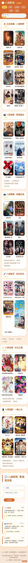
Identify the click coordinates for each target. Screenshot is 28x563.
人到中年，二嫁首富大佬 (18, 460)
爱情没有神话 (7, 265)
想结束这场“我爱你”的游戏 (8, 398)
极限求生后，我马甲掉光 (8, 466)
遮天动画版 (19, 398)
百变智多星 (19, 339)
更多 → (6, 26)
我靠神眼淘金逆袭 (7, 460)
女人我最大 (4, 341)
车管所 (18, 260)
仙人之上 (8, 435)
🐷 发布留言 (9, 500)
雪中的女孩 (19, 157)
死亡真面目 (8, 177)
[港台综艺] (20, 314)
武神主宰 (8, 86)
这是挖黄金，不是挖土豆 (20, 457)
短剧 (17, 11)
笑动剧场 (4, 339)
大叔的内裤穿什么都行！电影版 (11, 183)
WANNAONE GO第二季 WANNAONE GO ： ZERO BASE (8, 297)
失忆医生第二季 (19, 256)
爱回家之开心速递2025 (9, 260)
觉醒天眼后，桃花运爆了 (7, 457)
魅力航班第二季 (8, 237)
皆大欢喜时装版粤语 (19, 86)
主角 (20, 217)
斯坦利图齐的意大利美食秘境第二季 (8, 138)
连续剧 (17, 7)
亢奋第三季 (19, 47)
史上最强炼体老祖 (7, 401)
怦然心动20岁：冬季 (19, 297)
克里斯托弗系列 (8, 157)
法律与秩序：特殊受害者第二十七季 (12, 263)
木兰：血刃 (6, 186)
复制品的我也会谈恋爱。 (7, 395)
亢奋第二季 (8, 47)
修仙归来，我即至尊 (20, 435)
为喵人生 (15, 401)
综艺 (23, 7)
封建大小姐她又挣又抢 (7, 463)
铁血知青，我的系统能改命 (20, 67)
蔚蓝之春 (8, 217)
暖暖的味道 (8, 317)
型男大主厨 (11, 339)
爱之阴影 (8, 256)
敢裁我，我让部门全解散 (20, 106)
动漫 (11, 11)
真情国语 (8, 67)
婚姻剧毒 (20, 395)
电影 (10, 7)
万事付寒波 (6, 180)
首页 (4, 7)
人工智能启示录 (15, 180)
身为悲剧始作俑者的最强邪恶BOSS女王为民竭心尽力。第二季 (7, 373)
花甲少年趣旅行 (8, 332)
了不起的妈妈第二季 (19, 177)
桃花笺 (8, 106)
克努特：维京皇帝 (19, 138)
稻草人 (19, 237)
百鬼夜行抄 (20, 373)
